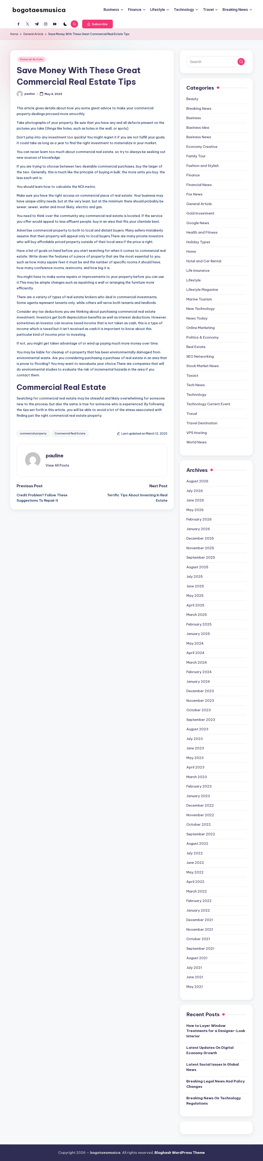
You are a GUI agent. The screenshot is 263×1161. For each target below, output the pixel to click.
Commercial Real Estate (70, 433)
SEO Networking (200, 356)
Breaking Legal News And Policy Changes (215, 1084)
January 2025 (198, 633)
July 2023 (194, 738)
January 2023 (198, 796)
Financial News (199, 185)
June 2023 (195, 748)
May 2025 (195, 595)
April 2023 (195, 767)
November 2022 (200, 815)
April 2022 (195, 881)
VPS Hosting (196, 432)
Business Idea (197, 127)
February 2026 (199, 519)
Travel (191, 413)
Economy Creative (201, 146)
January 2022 (198, 910)
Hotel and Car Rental (203, 261)
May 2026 (195, 510)
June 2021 (194, 977)
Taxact (192, 375)
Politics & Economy (202, 337)
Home (191, 251)
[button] (97, 24)
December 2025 (200, 538)
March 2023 (196, 777)
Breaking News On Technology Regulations (213, 1101)
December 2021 (199, 920)
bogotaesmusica (39, 10)
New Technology (200, 308)
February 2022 (199, 900)
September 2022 (200, 834)
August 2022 (197, 843)
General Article (31, 59)
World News (196, 442)
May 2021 (194, 986)
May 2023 (195, 758)
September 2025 (200, 557)
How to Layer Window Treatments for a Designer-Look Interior (215, 1030)
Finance (193, 175)
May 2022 (195, 872)
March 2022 (196, 891)
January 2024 (198, 681)
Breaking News (198, 108)
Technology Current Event (208, 404)
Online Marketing (200, 327)
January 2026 (198, 529)
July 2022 (194, 853)
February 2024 (199, 672)
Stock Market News (202, 366)
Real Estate (195, 347)
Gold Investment (200, 213)
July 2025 (194, 576)
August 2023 (197, 729)
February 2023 (199, 786)
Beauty (192, 99)
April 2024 (195, 653)
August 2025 (197, 567)
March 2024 (196, 662)
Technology (196, 394)
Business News (198, 137)
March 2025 (196, 614)
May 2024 (195, 643)
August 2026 (197, 481)
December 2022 (200, 805)
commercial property (33, 433)
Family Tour (196, 156)
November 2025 (200, 548)
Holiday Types (198, 242)
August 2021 (197, 958)
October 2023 (198, 710)
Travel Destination (201, 423)
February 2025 (199, 624)
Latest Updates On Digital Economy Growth (210, 1050)
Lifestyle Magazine (202, 289)
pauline (54, 455)
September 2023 (200, 719)
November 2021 (199, 929)
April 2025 (195, 605)
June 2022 (195, 862)
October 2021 (198, 939)
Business (193, 118)
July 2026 (194, 491)
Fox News (194, 194)
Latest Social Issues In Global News (212, 1067)
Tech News (195, 385)
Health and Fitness (202, 232)
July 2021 (194, 967)
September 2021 (200, 948)
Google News (197, 223)
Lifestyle (193, 280)
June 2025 (195, 586)
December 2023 (200, 691)
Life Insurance (198, 270)
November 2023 (200, 700)
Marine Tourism (199, 299)
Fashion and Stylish (202, 165)
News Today (197, 318)
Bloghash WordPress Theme (180, 1152)
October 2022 (198, 824)
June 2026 (195, 500)
